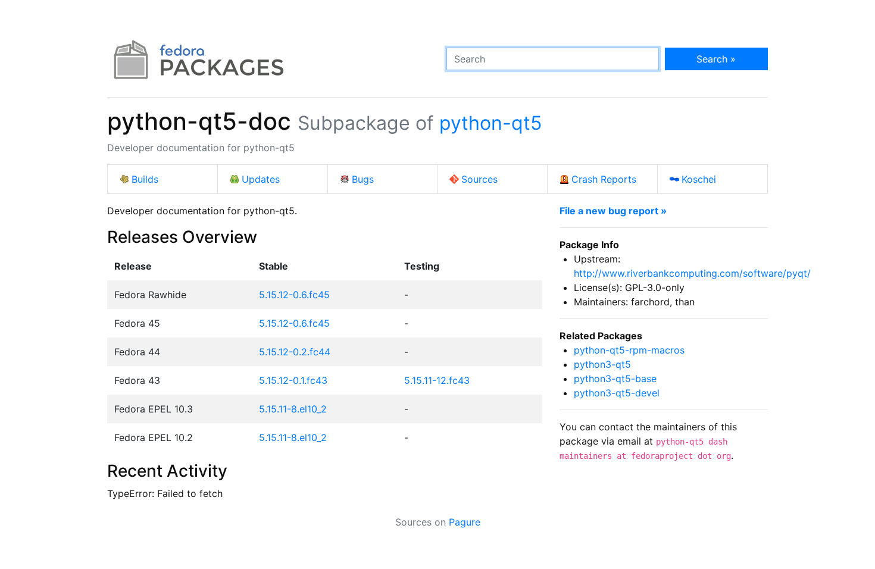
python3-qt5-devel (617, 393)
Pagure (464, 522)
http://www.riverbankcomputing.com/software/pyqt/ (692, 273)
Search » (716, 59)
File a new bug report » (613, 211)
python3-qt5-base (615, 378)
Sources (479, 179)
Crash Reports (603, 179)
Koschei (699, 179)
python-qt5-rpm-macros (629, 350)
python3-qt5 (602, 364)
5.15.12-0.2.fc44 (294, 352)
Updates (261, 179)
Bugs (363, 179)
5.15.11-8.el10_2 (293, 409)
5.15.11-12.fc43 (437, 380)
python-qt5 (490, 123)
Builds (145, 179)
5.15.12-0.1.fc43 (293, 380)
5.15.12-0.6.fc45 (294, 295)
